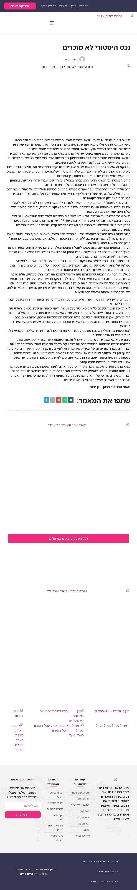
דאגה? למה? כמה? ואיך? (112, 725)
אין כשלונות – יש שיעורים (112, 711)
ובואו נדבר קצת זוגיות (53, 711)
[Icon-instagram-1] (99, 6)
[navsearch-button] (129, 5)
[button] (52, 23)
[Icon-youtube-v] (105, 6)
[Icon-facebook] (110, 6)
